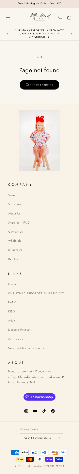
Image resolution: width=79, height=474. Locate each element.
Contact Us (15, 231)
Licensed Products (20, 329)
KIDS (11, 311)
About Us (14, 213)
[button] (8, 17)
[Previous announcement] (7, 33)
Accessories (15, 339)
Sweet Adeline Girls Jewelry (26, 348)
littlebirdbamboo (33, 466)
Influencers (15, 249)
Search (12, 195)
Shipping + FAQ (18, 222)
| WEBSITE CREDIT (53, 466)
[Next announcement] (71, 33)
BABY (12, 302)
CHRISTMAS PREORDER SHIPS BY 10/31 (36, 293)
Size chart (14, 204)
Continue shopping (39, 84)
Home (12, 284)
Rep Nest (14, 259)
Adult (11, 320)
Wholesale (14, 240)
